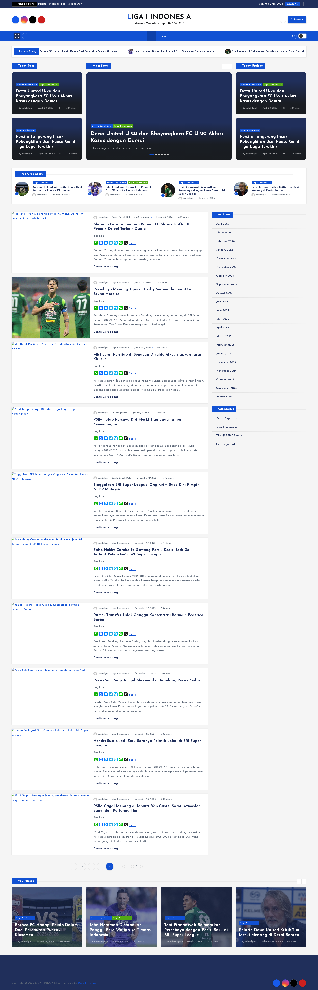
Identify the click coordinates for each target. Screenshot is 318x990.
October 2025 (225, 276)
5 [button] (165, 154)
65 (137, 866)
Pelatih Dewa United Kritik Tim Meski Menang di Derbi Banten (263, 51)
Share (132, 243)
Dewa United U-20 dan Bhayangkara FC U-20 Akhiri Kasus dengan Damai (44, 96)
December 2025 (226, 258)
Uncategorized (119, 413)
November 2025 (226, 267)
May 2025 (222, 319)
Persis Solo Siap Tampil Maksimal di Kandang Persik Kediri (146, 680)
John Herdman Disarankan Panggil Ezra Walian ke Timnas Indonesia (59, 51)
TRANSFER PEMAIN (229, 435)
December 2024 (226, 362)
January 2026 (224, 250)
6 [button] (168, 154)
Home (163, 36)
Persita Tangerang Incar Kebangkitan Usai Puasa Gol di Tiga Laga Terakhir (46, 142)
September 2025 (226, 284)
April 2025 (222, 327)
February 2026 (225, 241)
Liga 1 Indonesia (49, 85)
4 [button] (162, 154)
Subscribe (297, 19)
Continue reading (106, 266)
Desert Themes (87, 983)
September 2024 (226, 388)
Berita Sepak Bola (27, 85)
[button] (224, 66)
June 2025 (222, 310)
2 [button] (155, 154)
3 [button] (159, 154)
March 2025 (224, 336)
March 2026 (224, 232)
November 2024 (226, 371)
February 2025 (225, 345)
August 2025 (224, 293)
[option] (159, 116)
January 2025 (224, 353)
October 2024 (225, 379)
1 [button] (150, 154)
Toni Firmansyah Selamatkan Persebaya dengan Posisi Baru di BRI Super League (163, 51)
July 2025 (222, 301)
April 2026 (222, 224)
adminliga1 (27, 108)
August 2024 (224, 396)
